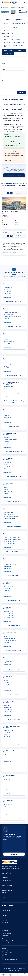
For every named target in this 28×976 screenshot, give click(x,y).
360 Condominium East (9, 541)
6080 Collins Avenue (8, 491)
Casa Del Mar (7, 811)
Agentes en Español (6, 938)
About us (4, 892)
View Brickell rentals (13, 351)
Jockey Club (7, 734)
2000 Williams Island (8, 613)
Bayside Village (7, 362)
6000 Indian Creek (8, 468)
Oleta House (7, 736)
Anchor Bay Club (7, 761)
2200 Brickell (7, 343)
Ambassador (7, 806)
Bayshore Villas (7, 784)
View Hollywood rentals (13, 694)
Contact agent (8, 53)
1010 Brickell (7, 337)
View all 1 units (18, 193)
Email (6, 954)
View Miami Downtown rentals (13, 451)
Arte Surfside (7, 588)
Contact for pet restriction (18, 42)
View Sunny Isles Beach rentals (13, 650)
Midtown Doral (7, 664)
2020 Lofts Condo (8, 462)
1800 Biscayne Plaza (8, 386)
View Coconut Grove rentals (13, 793)
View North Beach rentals (13, 501)
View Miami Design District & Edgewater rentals (13, 401)
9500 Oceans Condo (8, 514)
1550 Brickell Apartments (9, 341)
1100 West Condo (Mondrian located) (12, 316)
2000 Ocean (7, 756)
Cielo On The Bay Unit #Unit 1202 (10, 211)
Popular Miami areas (7, 905)
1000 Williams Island (8, 611)
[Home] (1, 7)
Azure (5, 592)
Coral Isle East (7, 732)
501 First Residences (8, 443)
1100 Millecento (7, 339)
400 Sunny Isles (7, 636)
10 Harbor (6, 680)
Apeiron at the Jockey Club (10, 730)
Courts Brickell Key (8, 418)
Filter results (19, 189)
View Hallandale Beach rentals (13, 768)
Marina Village (7, 367)
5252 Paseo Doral (8, 661)
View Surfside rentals (13, 600)
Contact (3, 895)
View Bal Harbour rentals (13, 575)
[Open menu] (25, 2)
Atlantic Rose (7, 590)
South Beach (5, 913)
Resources (5, 930)
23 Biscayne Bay (8, 390)
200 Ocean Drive (8, 287)
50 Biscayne (7, 441)
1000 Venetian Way (8, 314)
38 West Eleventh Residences (11, 439)
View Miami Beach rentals (13, 476)
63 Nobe (6, 493)
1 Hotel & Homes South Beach (10, 312)
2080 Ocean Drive (8, 759)
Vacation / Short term (7, 885)
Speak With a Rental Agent (14, 175)
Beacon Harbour (7, 786)
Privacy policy (18, 970)
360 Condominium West (9, 543)
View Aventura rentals (13, 625)
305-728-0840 (8, 952)
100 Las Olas (7, 705)
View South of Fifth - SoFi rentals (13, 301)
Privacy (3, 899)
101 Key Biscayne (8, 804)
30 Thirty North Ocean (9, 709)
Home (4, 7)
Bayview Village (7, 364)
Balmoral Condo (7, 566)
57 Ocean (6, 489)
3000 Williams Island (8, 615)
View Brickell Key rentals (13, 426)
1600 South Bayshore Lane (10, 779)
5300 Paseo (6, 662)
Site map (4, 897)
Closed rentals (5, 935)
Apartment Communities (7, 890)
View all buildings (7, 297)
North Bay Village (13, 7)
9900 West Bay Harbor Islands (11, 516)
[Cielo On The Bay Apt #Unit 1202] (14, 203)
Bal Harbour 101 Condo (9, 562)
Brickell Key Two (7, 417)
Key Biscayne (5, 922)
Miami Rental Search (6, 880)
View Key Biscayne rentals (13, 818)
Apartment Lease (6, 887)
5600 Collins (7, 466)
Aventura (4, 917)
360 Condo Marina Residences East (12, 537)
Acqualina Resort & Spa (9, 638)
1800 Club (6, 388)
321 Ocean (6, 289)
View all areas (5, 925)
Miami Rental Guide (6, 933)
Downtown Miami (6, 910)
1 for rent (18, 39)
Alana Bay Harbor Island (9, 518)
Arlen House (7, 642)
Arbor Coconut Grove (8, 781)
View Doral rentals (13, 669)
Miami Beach (5, 920)
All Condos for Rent (8, 50)
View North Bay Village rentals (13, 551)
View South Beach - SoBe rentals (13, 326)
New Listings (5, 883)
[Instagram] (3, 873)
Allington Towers (8, 684)
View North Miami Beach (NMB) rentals (13, 744)
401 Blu (5, 487)
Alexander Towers (8, 682)
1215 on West (7, 318)
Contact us (14, 854)
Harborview (6, 366)
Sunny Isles (4, 915)
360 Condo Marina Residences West (12, 539)
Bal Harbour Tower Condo (10, 564)
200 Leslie (6, 754)
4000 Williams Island (9, 617)
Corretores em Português (7, 940)
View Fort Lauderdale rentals (13, 719)
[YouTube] (6, 873)
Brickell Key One (7, 415)
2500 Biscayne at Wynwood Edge (11, 393)
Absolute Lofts (7, 293)
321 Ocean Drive (7, 291)
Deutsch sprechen (6, 942)
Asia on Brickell (7, 413)
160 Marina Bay (7, 707)
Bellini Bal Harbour (8, 568)
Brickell (3, 908)
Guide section (6, 102)
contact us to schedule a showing (10, 251)
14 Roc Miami (7, 437)
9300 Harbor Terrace (8, 512)
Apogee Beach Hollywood (10, 640)
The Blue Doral (7, 665)
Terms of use (10, 970)
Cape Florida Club (8, 808)
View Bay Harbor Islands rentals (13, 526)
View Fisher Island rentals (13, 375)
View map (20, 50)
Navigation (5, 877)
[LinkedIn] (10, 873)
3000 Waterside (7, 711)
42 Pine (5, 464)
